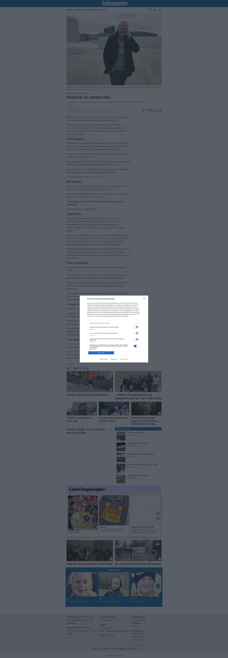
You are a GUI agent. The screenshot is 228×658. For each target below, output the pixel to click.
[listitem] (114, 323)
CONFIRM (101, 353)
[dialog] (114, 329)
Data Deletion (104, 359)
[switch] (136, 327)
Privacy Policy (124, 359)
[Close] (145, 299)
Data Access (114, 359)
